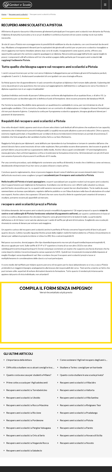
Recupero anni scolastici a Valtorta (77, 390)
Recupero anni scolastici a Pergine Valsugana (28, 427)
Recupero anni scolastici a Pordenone (24, 420)
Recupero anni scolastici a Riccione (23, 412)
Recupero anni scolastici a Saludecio (24, 450)
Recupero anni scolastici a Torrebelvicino (26, 390)
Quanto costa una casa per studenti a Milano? (28, 375)
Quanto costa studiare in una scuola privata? (82, 375)
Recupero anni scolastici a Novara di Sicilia (81, 435)
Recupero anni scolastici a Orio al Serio (25, 435)
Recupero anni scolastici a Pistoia (76, 420)
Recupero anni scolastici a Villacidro (78, 382)
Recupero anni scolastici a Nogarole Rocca (27, 443)
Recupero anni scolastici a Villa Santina (79, 397)
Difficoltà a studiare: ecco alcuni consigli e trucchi (30, 367)
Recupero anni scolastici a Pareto (76, 427)
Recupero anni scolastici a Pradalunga (78, 412)
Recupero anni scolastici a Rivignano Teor (80, 405)
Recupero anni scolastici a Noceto (77, 443)
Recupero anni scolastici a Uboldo (23, 397)
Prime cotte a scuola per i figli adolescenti (27, 382)
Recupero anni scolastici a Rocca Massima (27, 405)
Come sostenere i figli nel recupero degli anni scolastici (84, 359)
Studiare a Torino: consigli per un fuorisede (81, 367)
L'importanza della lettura (19, 359)
